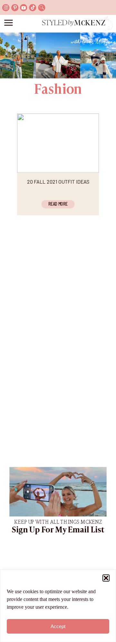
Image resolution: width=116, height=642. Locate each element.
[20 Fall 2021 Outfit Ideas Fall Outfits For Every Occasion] (58, 143)
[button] (106, 578)
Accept (58, 626)
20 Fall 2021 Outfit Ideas (58, 181)
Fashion (58, 90)
